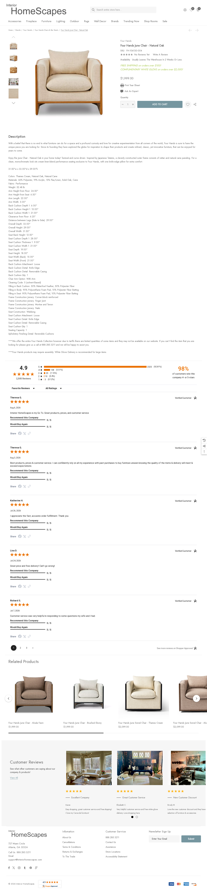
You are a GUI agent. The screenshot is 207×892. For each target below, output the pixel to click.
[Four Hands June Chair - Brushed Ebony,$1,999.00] (88, 693)
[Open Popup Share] (194, 104)
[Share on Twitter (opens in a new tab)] (24, 433)
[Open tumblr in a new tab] (25, 868)
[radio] (103, 367)
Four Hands (126, 41)
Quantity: (124, 97)
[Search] (93, 10)
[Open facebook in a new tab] (9, 868)
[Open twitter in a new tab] (14, 868)
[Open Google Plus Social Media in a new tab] (37, 868)
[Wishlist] (187, 104)
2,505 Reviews (23, 378)
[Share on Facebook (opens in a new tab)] (20, 433)
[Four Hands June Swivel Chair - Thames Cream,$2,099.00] (143, 693)
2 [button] (137, 817)
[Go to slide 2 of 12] (13, 103)
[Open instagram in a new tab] (19, 868)
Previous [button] (8, 698)
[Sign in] (185, 10)
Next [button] (196, 698)
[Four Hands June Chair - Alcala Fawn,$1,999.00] (33, 693)
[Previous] (191, 30)
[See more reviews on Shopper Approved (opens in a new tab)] (29, 433)
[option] (89, 783)
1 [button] (132, 817)
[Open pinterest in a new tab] (31, 868)
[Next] (196, 30)
